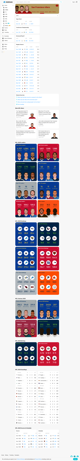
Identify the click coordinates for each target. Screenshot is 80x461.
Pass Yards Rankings (21, 272)
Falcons (42, 407)
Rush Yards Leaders (43, 145)
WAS (27, 77)
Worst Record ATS (42, 343)
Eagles (41, 375)
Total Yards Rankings (21, 248)
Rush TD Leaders (20, 183)
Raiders (20, 423)
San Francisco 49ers (41, 7)
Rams (41, 417)
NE (24, 441)
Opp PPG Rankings (42, 223)
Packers (42, 391)
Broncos (20, 414)
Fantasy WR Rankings (43, 301)
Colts (19, 407)
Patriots (20, 375)
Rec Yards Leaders (20, 163)
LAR (27, 52)
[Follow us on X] (77, 456)
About (5, 44)
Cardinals (42, 423)
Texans (19, 404)
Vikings (42, 393)
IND (55, 444)
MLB (6, 7)
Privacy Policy (38, 459)
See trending (21, 104)
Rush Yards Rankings (43, 248)
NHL (6, 18)
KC (26, 23)
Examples (6, 36)
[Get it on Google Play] (75, 457)
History (54, 11)
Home (2, 455)
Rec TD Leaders (42, 183)
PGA (6, 23)
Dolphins (20, 380)
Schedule (42, 11)
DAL (25, 438)
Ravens (19, 391)
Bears (41, 388)
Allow (75, 459)
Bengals (20, 393)
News (5, 30)
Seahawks (42, 414)
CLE (27, 83)
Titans (19, 409)
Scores (6, 27)
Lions (41, 396)
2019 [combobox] (17, 15)
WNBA (6, 9)
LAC (25, 435)
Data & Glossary (8, 38)
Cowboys (42, 377)
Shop (5, 48)
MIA (33, 435)
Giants (41, 383)
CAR (27, 74)
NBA (6, 16)
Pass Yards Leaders (21, 145)
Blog (5, 46)
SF (46, 438)
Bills (19, 377)
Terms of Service (21, 459)
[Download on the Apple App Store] (71, 457)
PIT (27, 85)
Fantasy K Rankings (43, 321)
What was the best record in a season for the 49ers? (30, 97)
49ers (41, 420)
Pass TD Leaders (42, 163)
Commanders (43, 380)
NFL (6, 21)
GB (26, 32)
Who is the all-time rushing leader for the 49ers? (29, 102)
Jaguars (20, 401)
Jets (19, 383)
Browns (19, 396)
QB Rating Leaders (20, 201)
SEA (27, 49)
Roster (46, 11)
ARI (27, 66)
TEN (25, 444)
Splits (50, 11)
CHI (46, 441)
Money (6, 25)
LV (33, 444)
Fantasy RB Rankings (21, 301)
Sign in (74, 2)
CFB (6, 14)
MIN (26, 40)
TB (26, 91)
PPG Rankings (19, 223)
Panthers (42, 401)
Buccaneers (43, 404)
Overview (34, 11)
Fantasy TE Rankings (21, 321)
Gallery (6, 40)
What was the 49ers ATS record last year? (27, 99)
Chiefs (19, 420)
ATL (27, 55)
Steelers (20, 388)
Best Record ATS (20, 343)
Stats (37, 11)
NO (27, 57)
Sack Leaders (41, 201)
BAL (27, 60)
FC (5, 12)
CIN (27, 88)
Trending (11, 455)
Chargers (20, 417)
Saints (41, 409)
